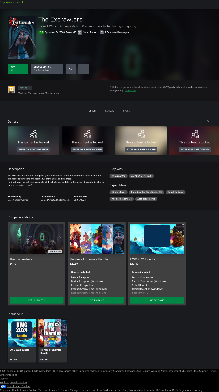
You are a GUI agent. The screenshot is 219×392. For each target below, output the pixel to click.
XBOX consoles (8, 370)
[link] (22, 341)
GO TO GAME (97, 300)
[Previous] (201, 121)
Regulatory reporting (190, 390)
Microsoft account (171, 370)
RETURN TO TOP (36, 300)
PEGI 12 (23, 88)
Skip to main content (11, 2)
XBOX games (24, 370)
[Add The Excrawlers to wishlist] (71, 69)
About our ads (146, 390)
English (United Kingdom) (14, 382)
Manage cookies (79, 390)
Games (4, 378)
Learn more (130, 90)
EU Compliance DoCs (166, 390)
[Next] (208, 121)
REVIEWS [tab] (109, 110)
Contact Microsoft (38, 390)
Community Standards (111, 370)
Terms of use (95, 390)
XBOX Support (80, 370)
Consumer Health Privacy (14, 390)
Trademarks (109, 390)
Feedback (93, 370)
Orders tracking (8, 374)
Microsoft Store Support (194, 370)
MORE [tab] (126, 110)
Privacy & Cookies (59, 390)
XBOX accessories (61, 370)
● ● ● (83, 69)
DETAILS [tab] (93, 110)
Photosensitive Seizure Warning (142, 370)
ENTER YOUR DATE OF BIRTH (33, 149)
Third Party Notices (127, 390)
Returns (213, 370)
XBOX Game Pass (41, 370)
